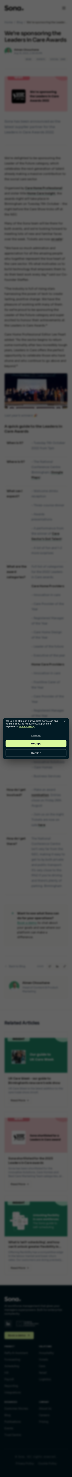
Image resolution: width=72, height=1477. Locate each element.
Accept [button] (36, 743)
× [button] (65, 720)
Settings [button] (36, 735)
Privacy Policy (27, 726)
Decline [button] (36, 753)
